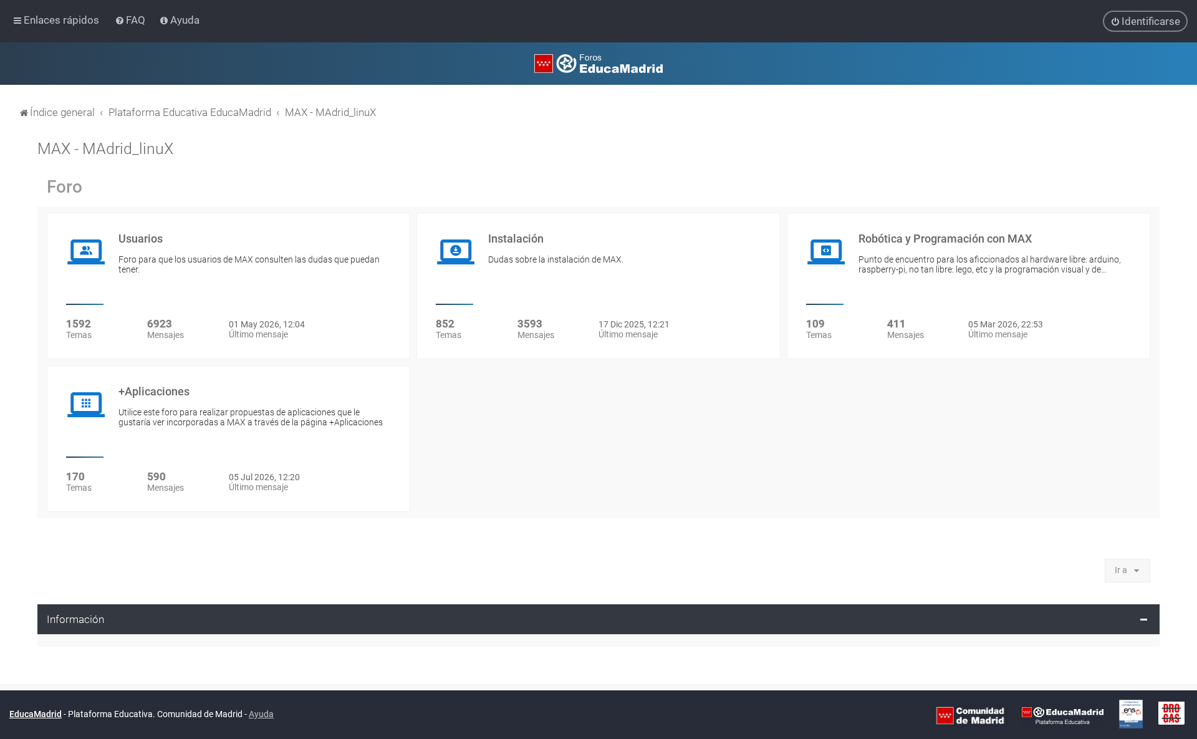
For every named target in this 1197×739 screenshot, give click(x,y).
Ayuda (261, 714)
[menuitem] (131, 20)
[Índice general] (598, 63)
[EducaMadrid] (1062, 715)
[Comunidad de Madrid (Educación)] (970, 715)
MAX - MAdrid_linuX (105, 149)
